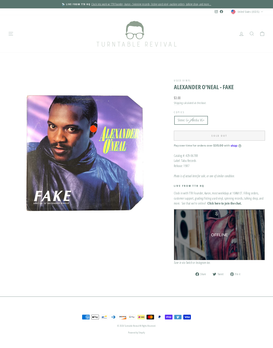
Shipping (178, 103)
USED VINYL (182, 80)
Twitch (189, 262)
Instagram (201, 262)
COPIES (179, 112)
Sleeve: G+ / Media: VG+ (191, 120)
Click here (213, 203)
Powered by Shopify (136, 332)
